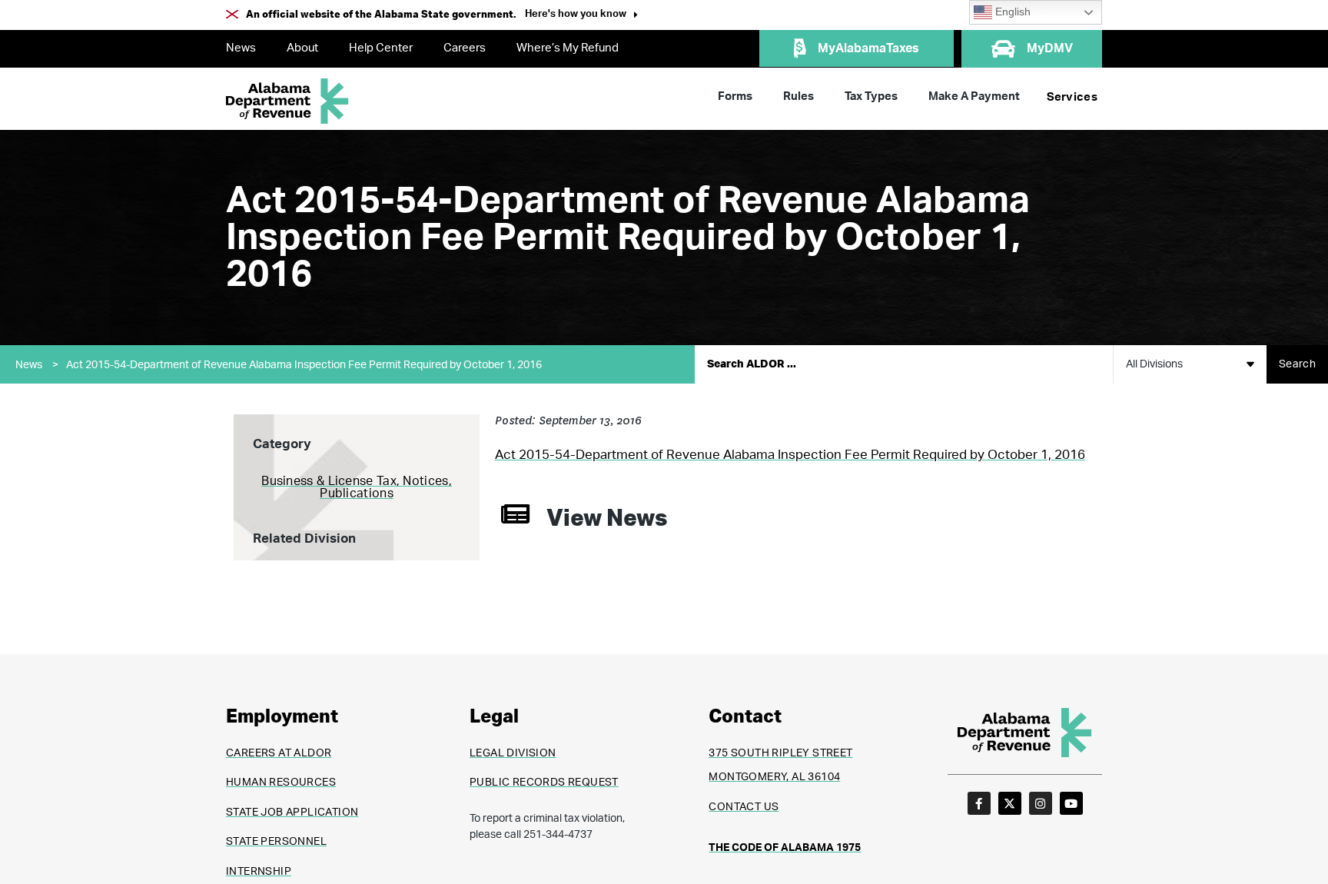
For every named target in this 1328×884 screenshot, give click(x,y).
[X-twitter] (1009, 803)
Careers (464, 48)
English (1011, 12)
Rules (798, 96)
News (241, 48)
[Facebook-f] (979, 803)
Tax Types (871, 96)
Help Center (381, 48)
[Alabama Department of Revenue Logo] (287, 101)
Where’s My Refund (567, 48)
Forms (735, 96)
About (302, 48)
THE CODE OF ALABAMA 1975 (785, 847)
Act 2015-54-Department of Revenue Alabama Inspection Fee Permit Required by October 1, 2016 (304, 365)
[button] (581, 16)
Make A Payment (974, 96)
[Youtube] (1071, 803)
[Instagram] (1040, 803)
